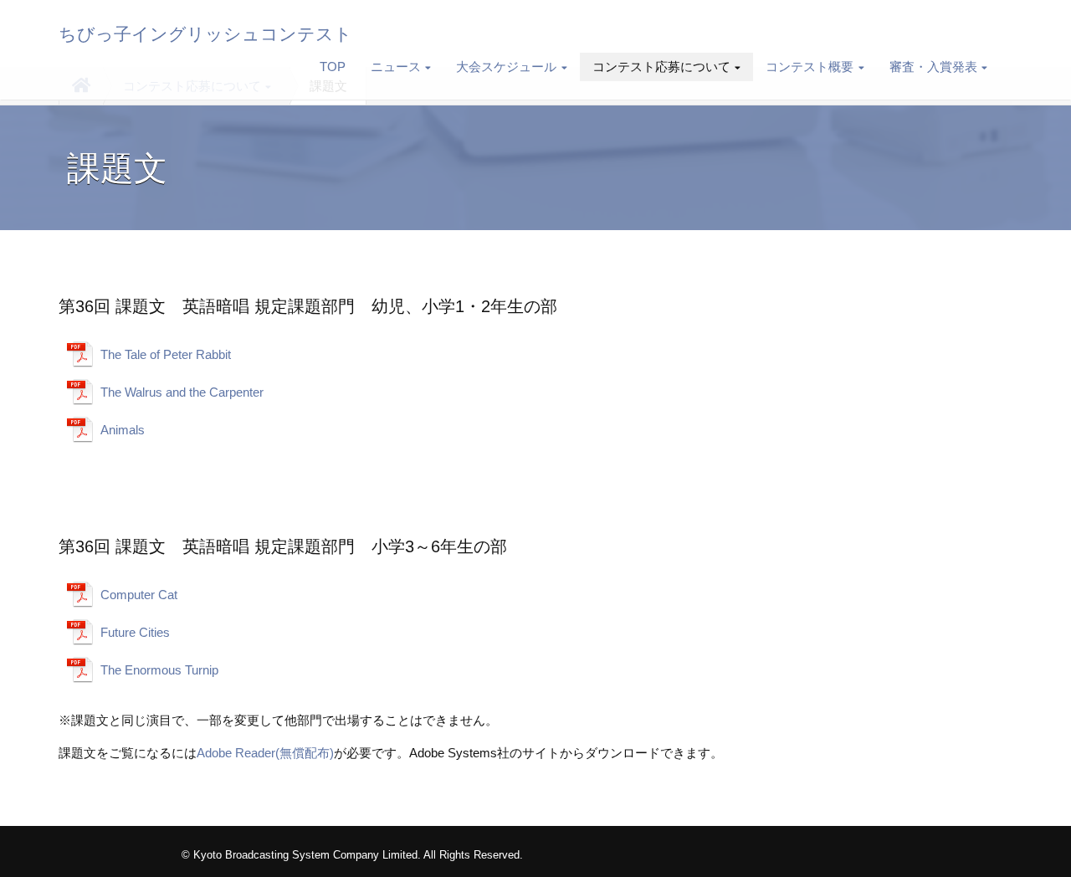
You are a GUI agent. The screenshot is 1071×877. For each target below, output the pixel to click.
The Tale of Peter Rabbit (165, 354)
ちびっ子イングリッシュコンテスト (205, 34)
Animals (122, 430)
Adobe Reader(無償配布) (265, 753)
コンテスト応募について (661, 66)
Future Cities (135, 632)
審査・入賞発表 (933, 66)
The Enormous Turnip (159, 670)
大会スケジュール (506, 66)
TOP (333, 66)
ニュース (396, 66)
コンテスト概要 (809, 66)
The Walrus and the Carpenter (182, 392)
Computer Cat (138, 594)
